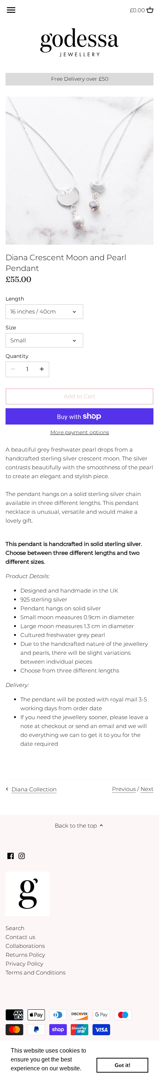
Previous (124, 788)
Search (15, 928)
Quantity (17, 356)
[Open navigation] (11, 10)
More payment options (79, 432)
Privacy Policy (24, 963)
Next (147, 788)
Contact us (20, 936)
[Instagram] (21, 855)
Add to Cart (79, 396)
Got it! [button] (123, 1065)
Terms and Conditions (35, 972)
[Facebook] (10, 855)
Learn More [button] (27, 1078)
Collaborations (25, 945)
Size (11, 328)
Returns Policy (25, 954)
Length (15, 299)
